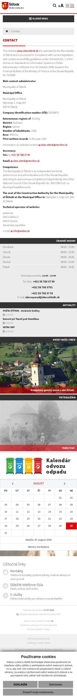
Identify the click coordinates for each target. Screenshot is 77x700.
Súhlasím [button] (20, 684)
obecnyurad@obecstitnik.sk (42, 297)
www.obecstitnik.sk (27, 50)
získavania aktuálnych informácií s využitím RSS (40, 614)
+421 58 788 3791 (42, 287)
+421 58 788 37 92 (42, 293)
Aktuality (69, 305)
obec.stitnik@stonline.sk (54, 144)
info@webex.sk (21, 231)
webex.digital (44, 643)
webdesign (32, 643)
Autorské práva (50, 625)
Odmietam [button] (55, 684)
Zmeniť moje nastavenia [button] (38, 692)
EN (72, 5)
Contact (15, 31)
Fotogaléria (67, 397)
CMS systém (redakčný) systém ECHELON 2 (33, 649)
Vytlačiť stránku (44, 621)
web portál (57, 649)
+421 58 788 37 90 (20, 155)
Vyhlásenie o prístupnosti (31, 625)
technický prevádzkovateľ (38, 638)
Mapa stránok (30, 621)
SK (67, 5)
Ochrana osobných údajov (38, 629)
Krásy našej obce (64, 339)
